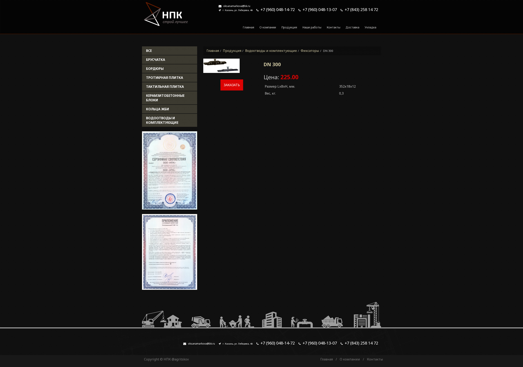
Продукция (289, 27)
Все (149, 50)
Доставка (352, 27)
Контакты (333, 27)
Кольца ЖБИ (157, 109)
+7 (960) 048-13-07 (320, 9)
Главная (248, 27)
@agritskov (180, 359)
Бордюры (155, 68)
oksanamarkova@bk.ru (236, 6)
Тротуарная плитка (164, 77)
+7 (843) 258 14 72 (361, 9)
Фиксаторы (310, 50)
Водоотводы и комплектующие (162, 120)
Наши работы (311, 27)
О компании (267, 27)
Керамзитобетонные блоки (165, 97)
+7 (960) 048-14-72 (277, 9)
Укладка (370, 27)
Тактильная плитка (165, 86)
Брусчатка (155, 59)
